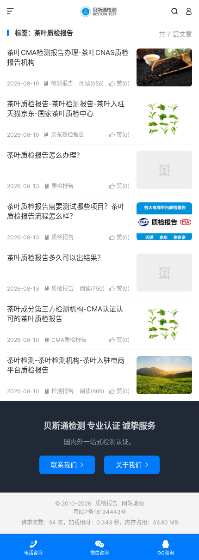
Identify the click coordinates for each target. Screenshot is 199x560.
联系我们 (67, 465)
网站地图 (133, 503)
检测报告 (58, 83)
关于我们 (132, 465)
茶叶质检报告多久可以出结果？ (55, 257)
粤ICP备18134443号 (99, 511)
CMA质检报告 (65, 339)
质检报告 (99, 11)
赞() (119, 83)
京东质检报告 (64, 134)
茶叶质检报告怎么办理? (43, 155)
